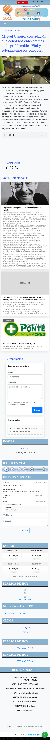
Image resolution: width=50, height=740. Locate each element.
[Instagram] (43, 2)
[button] (15, 2)
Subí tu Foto (9, 613)
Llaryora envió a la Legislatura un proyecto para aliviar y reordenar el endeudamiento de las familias (24, 298)
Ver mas (22, 613)
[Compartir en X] (11, 168)
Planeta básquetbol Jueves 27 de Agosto (19, 343)
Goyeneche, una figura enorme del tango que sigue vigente (23, 208)
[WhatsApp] (30, 2)
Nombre (10, 372)
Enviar (37, 410)
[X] (34, 2)
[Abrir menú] (5, 24)
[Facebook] (38, 2)
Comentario (12, 382)
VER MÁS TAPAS (25, 599)
